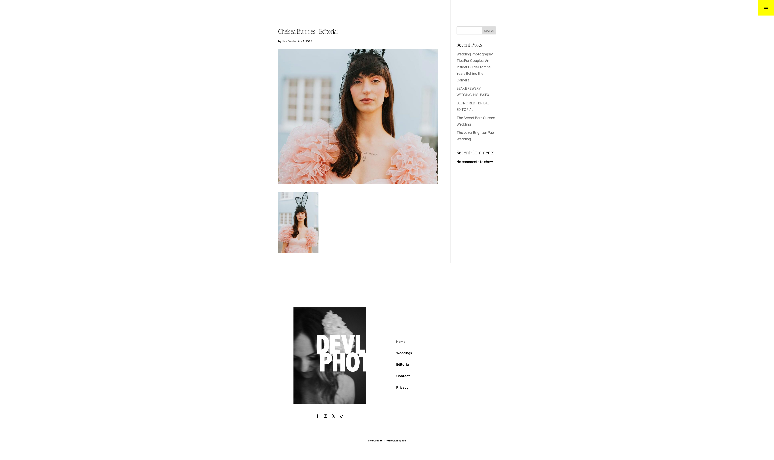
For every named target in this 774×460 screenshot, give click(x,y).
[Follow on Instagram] (325, 416)
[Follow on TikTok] (341, 416)
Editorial (403, 364)
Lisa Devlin (289, 41)
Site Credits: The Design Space (387, 440)
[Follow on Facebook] (317, 416)
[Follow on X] (333, 416)
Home (401, 341)
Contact (403, 376)
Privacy (402, 387)
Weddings (404, 353)
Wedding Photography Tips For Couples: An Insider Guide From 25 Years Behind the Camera (475, 67)
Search (489, 30)
